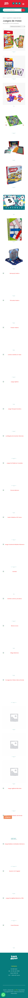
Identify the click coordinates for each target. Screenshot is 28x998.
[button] (3, 995)
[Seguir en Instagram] (16, 3)
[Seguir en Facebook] (13, 3)
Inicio (4, 18)
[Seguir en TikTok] (19, 3)
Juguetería (9, 18)
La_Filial (16, 990)
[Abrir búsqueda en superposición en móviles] (14, 10)
